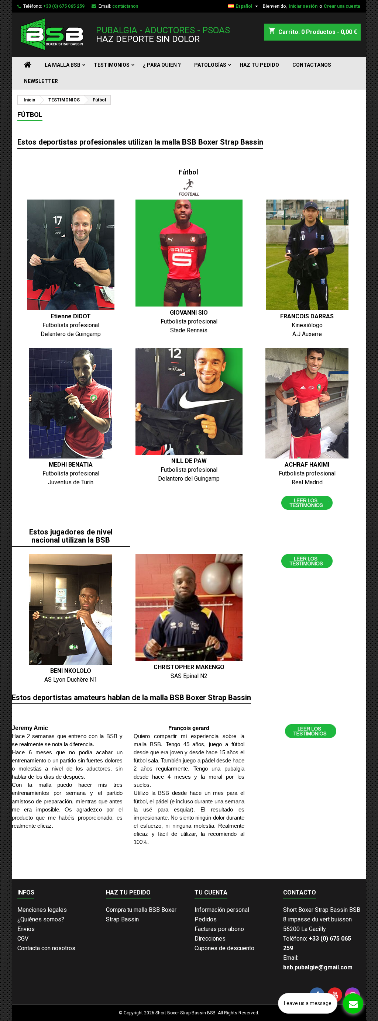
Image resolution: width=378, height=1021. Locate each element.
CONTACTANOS (311, 65)
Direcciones (210, 938)
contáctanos (125, 6)
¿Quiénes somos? (40, 919)
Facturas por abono (219, 928)
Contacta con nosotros (46, 948)
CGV (22, 938)
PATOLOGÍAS (210, 65)
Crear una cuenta (342, 6)
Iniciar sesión (303, 6)
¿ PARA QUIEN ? (162, 65)
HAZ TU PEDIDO (259, 65)
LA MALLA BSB (62, 65)
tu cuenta (211, 892)
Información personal (222, 909)
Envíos (26, 928)
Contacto (299, 892)
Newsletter (41, 81)
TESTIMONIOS (112, 65)
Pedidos (206, 919)
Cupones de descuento (224, 948)
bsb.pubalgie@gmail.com (318, 967)
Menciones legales (42, 909)
